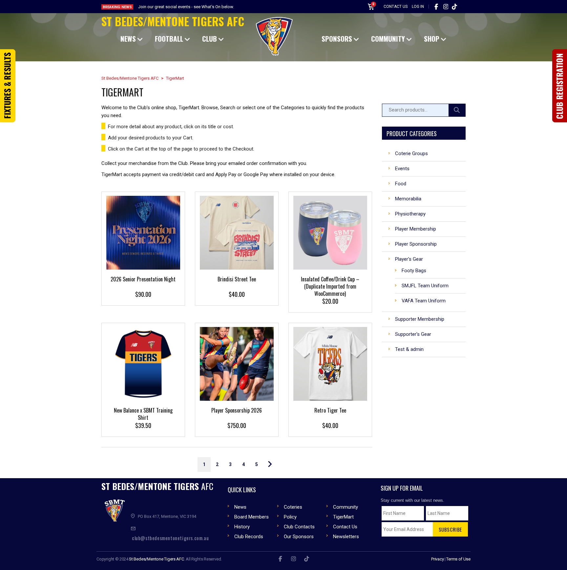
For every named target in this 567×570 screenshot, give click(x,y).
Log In (418, 6)
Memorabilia (408, 199)
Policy (290, 517)
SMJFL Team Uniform (425, 286)
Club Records (248, 536)
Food (400, 184)
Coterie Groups (411, 153)
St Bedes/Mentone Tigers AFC (172, 21)
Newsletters (346, 536)
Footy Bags (414, 271)
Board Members (251, 517)
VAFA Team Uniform (424, 301)
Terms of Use (458, 559)
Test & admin (409, 349)
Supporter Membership (419, 319)
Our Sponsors (299, 536)
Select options (236, 247)
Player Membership (415, 229)
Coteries (293, 507)
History (242, 527)
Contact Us (396, 6)
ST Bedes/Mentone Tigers (157, 486)
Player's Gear (409, 259)
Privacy (437, 559)
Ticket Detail (142, 246)
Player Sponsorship (416, 244)
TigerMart (343, 517)
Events (402, 169)
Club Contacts (299, 527)
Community (345, 507)
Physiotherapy (410, 214)
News (240, 507)
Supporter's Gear (413, 334)
